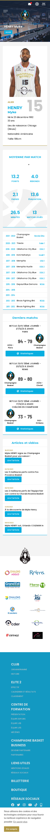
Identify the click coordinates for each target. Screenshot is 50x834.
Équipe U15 (16, 727)
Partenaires (17, 754)
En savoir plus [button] (20, 822)
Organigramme (19, 669)
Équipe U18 (16, 723)
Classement (17, 696)
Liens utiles (20, 763)
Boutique (19, 790)
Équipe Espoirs (18, 718)
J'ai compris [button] (11, 829)
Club (15, 664)
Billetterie (20, 781)
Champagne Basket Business (27, 742)
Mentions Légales (20, 768)
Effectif (15, 687)
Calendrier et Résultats (23, 691)
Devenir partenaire (20, 750)
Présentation (18, 714)
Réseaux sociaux (19, 772)
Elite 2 (16, 682)
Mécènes (15, 732)
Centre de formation (20, 706)
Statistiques (26, 353)
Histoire (15, 674)
